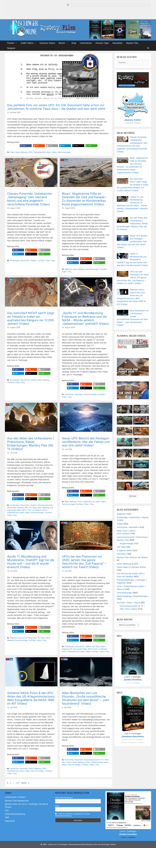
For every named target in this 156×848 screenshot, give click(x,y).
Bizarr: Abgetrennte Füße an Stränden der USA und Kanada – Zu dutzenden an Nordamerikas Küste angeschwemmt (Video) (84, 199)
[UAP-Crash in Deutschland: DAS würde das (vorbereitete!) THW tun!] (141, 486)
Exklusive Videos (47, 43)
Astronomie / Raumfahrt (74, 394)
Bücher (62, 43)
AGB (7, 817)
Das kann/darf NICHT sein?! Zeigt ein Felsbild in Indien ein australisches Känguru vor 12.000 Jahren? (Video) (30, 318)
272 (18, 783)
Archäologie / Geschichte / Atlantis (23, 260)
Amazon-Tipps (102, 43)
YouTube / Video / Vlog (46, 260)
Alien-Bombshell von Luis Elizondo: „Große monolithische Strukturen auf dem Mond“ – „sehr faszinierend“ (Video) (85, 698)
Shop (73, 43)
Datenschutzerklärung (15, 814)
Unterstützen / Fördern (15, 797)
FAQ (7, 810)
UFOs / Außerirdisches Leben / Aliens (42, 152)
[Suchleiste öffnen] (148, 48)
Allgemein (68, 269)
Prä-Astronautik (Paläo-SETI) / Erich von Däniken (88, 649)
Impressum (10, 821)
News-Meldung (21, 152)
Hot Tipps (33, 508)
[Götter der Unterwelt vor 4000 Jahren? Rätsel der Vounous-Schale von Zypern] (141, 420)
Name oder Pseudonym (64, 797)
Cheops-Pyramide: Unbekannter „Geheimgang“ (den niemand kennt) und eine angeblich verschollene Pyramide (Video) (29, 199)
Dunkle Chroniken (132, 680)
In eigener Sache (124, 550)
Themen (10, 43)
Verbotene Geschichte (133, 736)
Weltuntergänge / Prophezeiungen (132, 596)
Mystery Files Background (17, 801)
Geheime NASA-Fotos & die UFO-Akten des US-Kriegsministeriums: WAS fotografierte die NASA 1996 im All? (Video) (31, 698)
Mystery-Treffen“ (133, 120)
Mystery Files (132, 43)
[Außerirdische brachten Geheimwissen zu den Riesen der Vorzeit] (124, 453)
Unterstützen (86, 43)
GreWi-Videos (27, 43)
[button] (26, 145)
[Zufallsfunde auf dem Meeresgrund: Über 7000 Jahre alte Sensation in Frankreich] (124, 442)
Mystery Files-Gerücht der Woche (132, 557)
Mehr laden (133, 496)
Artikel (12, 152)
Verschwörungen (64, 152)
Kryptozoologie (126, 543)
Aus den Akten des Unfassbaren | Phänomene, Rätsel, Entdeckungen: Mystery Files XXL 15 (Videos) (30, 444)
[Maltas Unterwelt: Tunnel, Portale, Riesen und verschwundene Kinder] (141, 431)
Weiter (25, 783)
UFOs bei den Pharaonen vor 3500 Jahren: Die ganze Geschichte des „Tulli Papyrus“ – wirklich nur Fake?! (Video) (84, 562)
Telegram (11, 48)
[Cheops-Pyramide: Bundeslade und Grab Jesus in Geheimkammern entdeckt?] (141, 442)
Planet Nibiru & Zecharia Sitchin (131, 567)
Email (57, 806)
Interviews (121, 554)
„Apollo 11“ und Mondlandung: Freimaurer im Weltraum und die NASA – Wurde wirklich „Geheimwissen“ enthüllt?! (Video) (85, 318)
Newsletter (117, 43)
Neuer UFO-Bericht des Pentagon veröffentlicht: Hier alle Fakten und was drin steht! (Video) (86, 442)
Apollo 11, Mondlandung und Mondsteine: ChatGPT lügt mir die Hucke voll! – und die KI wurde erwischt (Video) (30, 562)
